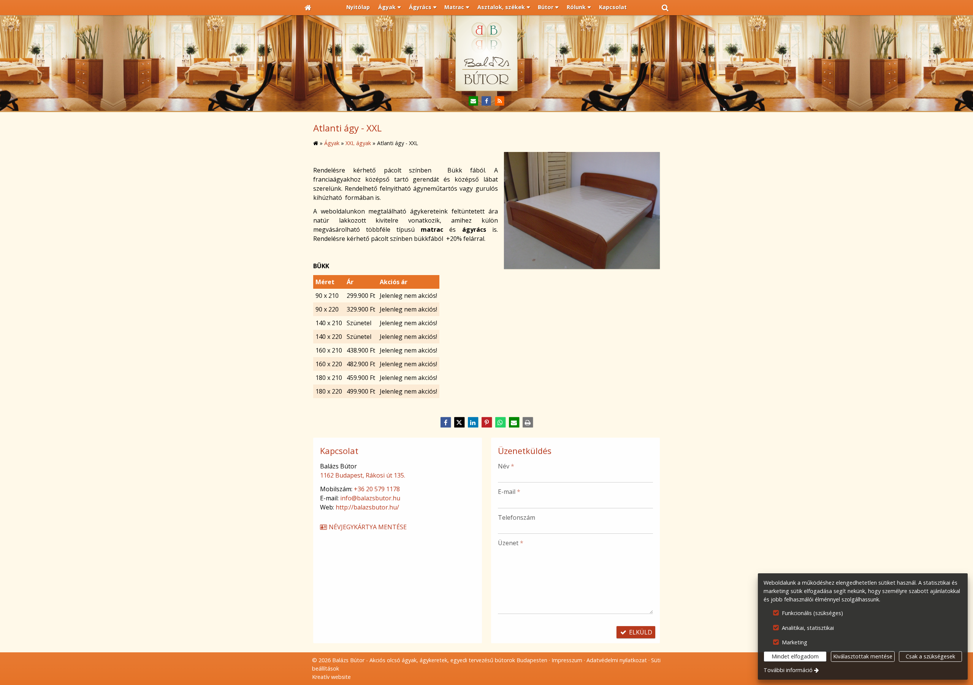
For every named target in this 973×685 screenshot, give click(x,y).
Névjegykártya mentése (367, 527)
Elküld (640, 632)
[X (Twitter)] (459, 422)
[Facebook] (486, 101)
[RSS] (499, 101)
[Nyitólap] (308, 7)
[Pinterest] (486, 422)
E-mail (509, 491)
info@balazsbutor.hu (370, 498)
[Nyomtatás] (527, 422)
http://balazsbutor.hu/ (367, 507)
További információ (788, 670)
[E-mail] (473, 101)
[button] (665, 7)
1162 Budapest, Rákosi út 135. (362, 475)
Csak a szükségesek (930, 656)
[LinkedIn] (473, 422)
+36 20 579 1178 (377, 489)
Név (506, 466)
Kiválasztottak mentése (862, 656)
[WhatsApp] (500, 422)
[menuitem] (308, 7)
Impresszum (566, 660)
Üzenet (510, 543)
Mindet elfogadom (795, 656)
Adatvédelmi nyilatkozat (616, 660)
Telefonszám (516, 517)
